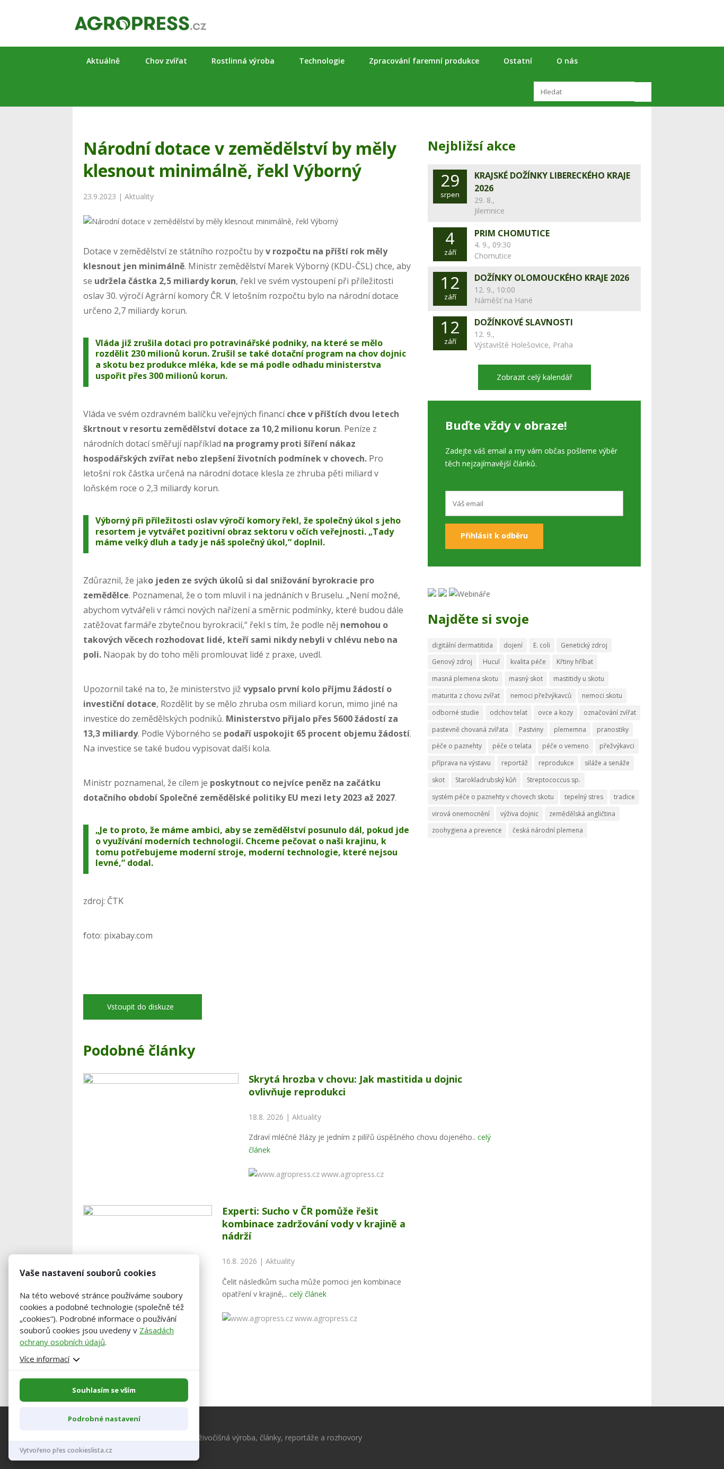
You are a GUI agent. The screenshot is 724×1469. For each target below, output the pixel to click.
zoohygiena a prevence (467, 830)
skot (438, 779)
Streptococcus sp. (553, 779)
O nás (567, 61)
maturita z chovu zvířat (466, 695)
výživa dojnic (519, 813)
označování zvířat (610, 712)
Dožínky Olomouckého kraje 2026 (551, 278)
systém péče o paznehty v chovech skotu (493, 796)
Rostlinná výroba (243, 61)
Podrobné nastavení (104, 1418)
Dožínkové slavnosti (523, 322)
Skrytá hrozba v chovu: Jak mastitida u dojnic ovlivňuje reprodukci (355, 1085)
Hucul (491, 661)
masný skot (526, 678)
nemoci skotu (602, 695)
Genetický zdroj (584, 645)
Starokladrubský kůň (485, 779)
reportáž (514, 762)
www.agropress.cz (352, 1174)
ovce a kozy (555, 712)
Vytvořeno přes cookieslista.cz (66, 1450)
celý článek (307, 1294)
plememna (570, 729)
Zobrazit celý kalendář (534, 377)
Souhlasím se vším (104, 1390)
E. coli (541, 645)
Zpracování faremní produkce (424, 61)
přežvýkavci (616, 745)
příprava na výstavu (461, 762)
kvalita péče (528, 661)
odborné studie (455, 712)
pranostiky (613, 729)
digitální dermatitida (462, 645)
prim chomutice (512, 233)
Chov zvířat (166, 61)
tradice (624, 796)
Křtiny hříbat (575, 661)
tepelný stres (583, 796)
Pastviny (531, 729)
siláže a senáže (607, 762)
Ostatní (518, 61)
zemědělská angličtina (582, 813)
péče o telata (512, 745)
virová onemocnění (461, 813)
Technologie (322, 61)
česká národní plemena (548, 830)
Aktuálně (103, 61)
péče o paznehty (457, 745)
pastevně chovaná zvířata (470, 729)
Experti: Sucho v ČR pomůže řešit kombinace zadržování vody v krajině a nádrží (313, 1223)
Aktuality (139, 196)
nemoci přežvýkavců (540, 695)
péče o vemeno (565, 745)
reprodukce (556, 762)
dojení (513, 645)
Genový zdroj (452, 661)
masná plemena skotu (465, 678)
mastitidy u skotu (578, 678)
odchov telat (508, 712)
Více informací (44, 1358)
